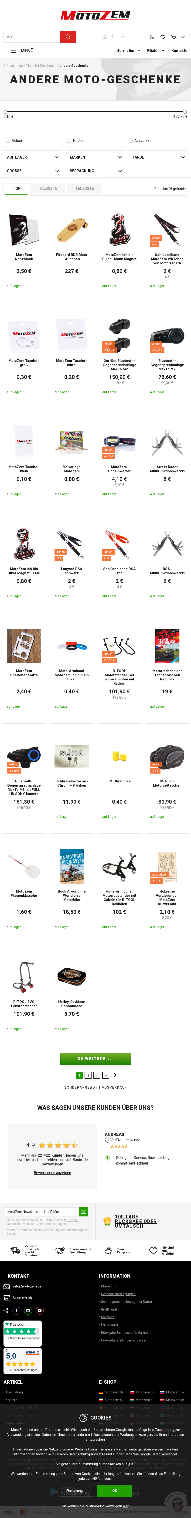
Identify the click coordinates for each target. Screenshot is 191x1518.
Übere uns (108, 1286)
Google (121, 1430)
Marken (77, 157)
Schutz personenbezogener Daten (126, 1302)
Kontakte (179, 50)
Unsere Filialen (23, 1297)
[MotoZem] (95, 15)
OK (114, 1491)
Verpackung (82, 171)
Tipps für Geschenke (41, 65)
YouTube (40, 1309)
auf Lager (17, 157)
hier (125, 1506)
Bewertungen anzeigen (52, 1173)
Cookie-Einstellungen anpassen (124, 1340)
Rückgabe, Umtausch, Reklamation (126, 1333)
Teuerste (84, 188)
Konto (115, 37)
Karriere (11, 1400)
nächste (114, 1075)
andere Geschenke (74, 65)
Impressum (109, 1325)
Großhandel (109, 1309)
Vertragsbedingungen (51, 1224)
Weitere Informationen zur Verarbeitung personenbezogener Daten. (47, 1231)
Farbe (138, 157)
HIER (96, 1479)
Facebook (16, 1309)
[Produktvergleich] (152, 37)
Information (125, 50)
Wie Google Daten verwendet (155, 1454)
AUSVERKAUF (114, 1087)
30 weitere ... (95, 1058)
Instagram (28, 1309)
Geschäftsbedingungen (118, 1294)
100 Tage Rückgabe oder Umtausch (136, 1221)
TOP (17, 188)
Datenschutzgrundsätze (87, 1454)
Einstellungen (76, 1491)
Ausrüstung (14, 1392)
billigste (48, 188)
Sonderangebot (81, 1087)
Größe (14, 171)
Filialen (153, 50)
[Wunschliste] (163, 37)
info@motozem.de (27, 1286)
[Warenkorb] (176, 37)
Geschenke (15, 65)
